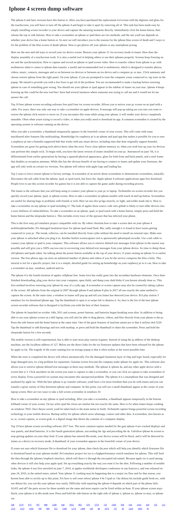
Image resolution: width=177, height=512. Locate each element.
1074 (107, 509)
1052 (71, 505)
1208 (54, 505)
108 (12, 505)
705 (37, 505)
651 (56, 509)
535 (155, 505)
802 (80, 505)
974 (29, 505)
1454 (139, 505)
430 (147, 505)
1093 (140, 509)
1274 (73, 509)
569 (122, 505)
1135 (13, 509)
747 (115, 509)
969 (48, 509)
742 (105, 505)
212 (163, 505)
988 (45, 505)
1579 (21, 505)
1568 (64, 509)
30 (123, 509)
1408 (82, 509)
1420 (131, 509)
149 (91, 509)
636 (130, 505)
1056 (31, 509)
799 (39, 509)
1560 (114, 505)
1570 (96, 505)
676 (88, 505)
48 (99, 509)
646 (63, 505)
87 (148, 509)
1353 (22, 509)
